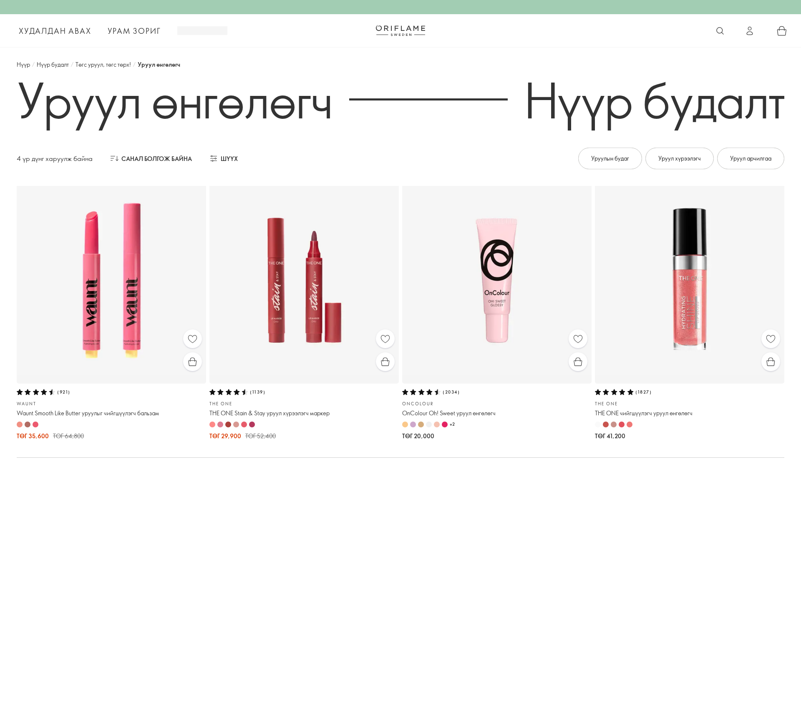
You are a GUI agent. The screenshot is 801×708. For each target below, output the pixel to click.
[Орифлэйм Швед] (400, 30)
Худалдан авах (55, 31)
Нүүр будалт (53, 64)
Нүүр (23, 64)
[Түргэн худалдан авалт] (192, 361)
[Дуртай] (192, 338)
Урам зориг (134, 31)
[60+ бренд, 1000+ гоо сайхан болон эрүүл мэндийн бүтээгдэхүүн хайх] (720, 31)
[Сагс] (782, 31)
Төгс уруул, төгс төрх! (103, 64)
